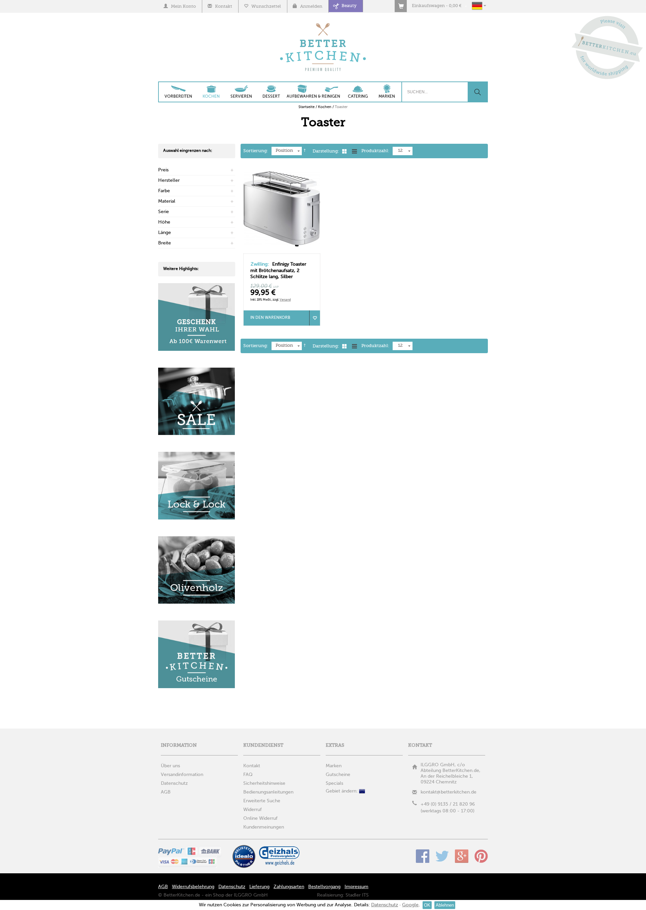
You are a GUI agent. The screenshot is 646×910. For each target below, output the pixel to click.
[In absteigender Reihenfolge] (304, 151)
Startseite (306, 107)
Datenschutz (231, 886)
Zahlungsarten (289, 886)
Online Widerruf (260, 818)
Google (461, 856)
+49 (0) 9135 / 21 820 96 (448, 804)
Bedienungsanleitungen (268, 792)
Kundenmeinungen (263, 827)
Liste (354, 151)
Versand (285, 299)
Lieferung (259, 886)
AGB (163, 886)
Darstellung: (326, 151)
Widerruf (252, 809)
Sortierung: (255, 151)
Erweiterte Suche (261, 801)
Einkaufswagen (428, 6)
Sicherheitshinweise (264, 783)
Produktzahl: (375, 151)
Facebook (422, 856)
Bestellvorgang (324, 886)
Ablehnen (445, 905)
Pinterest (481, 856)
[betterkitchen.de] (323, 24)
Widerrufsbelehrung (193, 886)
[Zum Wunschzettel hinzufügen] (314, 318)
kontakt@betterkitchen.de (448, 792)
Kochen (324, 107)
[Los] (477, 92)
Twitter (442, 856)
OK (427, 905)
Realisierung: (330, 895)
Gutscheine (338, 774)
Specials (334, 783)
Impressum (356, 886)
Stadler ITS (357, 895)
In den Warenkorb (270, 318)
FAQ (248, 774)
